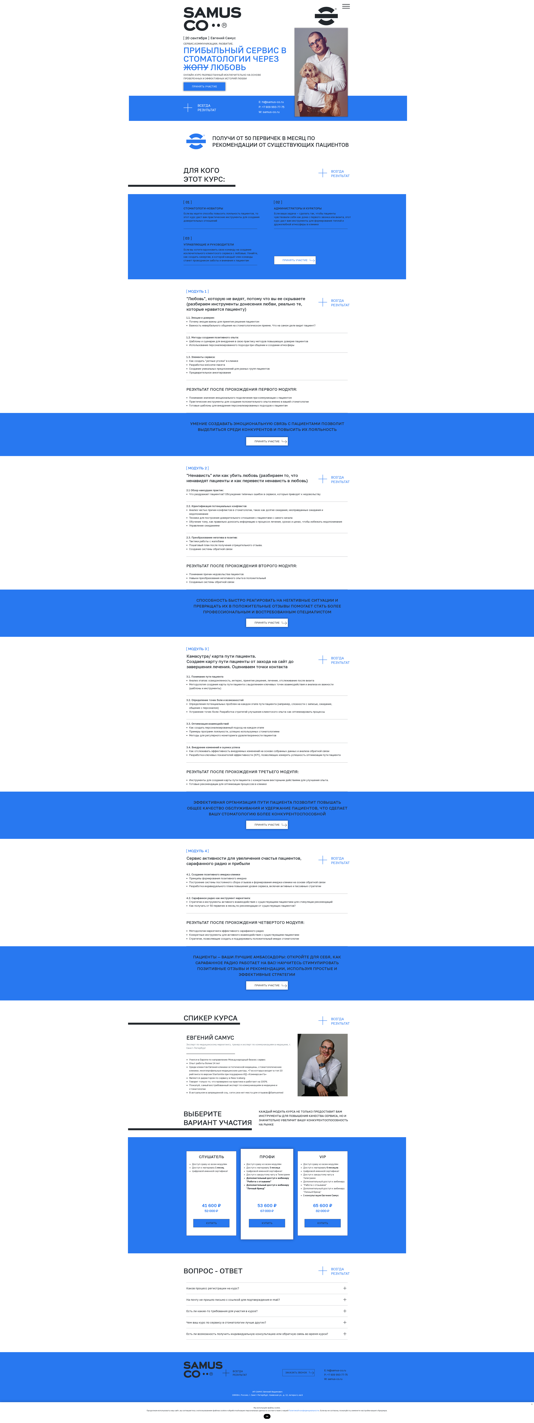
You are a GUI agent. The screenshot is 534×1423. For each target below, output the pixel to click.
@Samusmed (275, 1092)
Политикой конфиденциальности (304, 1410)
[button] (298, 1372)
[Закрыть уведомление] (532, 1404)
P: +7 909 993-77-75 (271, 107)
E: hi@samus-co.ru (271, 102)
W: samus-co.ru (269, 112)
